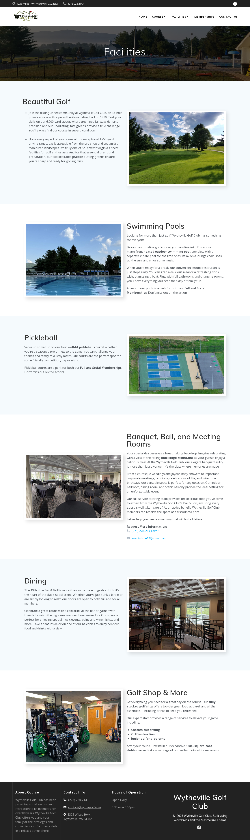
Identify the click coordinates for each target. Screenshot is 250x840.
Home (143, 16)
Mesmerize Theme (213, 820)
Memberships (204, 16)
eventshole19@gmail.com (149, 538)
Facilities (178, 16)
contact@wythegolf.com (84, 807)
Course (157, 16)
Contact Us (228, 16)
